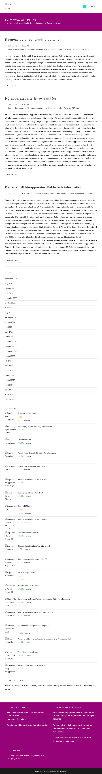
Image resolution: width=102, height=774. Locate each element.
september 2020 (11, 351)
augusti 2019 (10, 380)
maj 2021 (8, 327)
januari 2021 (9, 337)
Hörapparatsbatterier (37, 49)
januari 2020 (9, 375)
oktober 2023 (10, 288)
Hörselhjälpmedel (55, 49)
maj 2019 (8, 385)
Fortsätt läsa (14, 86)
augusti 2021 (10, 322)
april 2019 (8, 390)
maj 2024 (8, 284)
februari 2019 (10, 400)
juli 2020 (8, 361)
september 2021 (11, 317)
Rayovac (67, 49)
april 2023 (8, 293)
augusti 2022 (10, 308)
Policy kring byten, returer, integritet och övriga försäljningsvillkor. (26, 757)
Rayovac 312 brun (54, 23)
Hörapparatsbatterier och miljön (30, 98)
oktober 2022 (10, 303)
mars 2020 (9, 371)
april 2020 (8, 366)
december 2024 (11, 279)
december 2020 (11, 342)
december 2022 (11, 298)
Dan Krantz (12, 46)
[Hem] (5, 23)
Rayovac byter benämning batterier (33, 39)
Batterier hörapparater (17, 49)
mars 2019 (9, 395)
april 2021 (8, 332)
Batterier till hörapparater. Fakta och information (43, 187)
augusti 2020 (10, 356)
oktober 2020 (10, 346)
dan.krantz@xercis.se (17, 719)
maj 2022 (8, 313)
